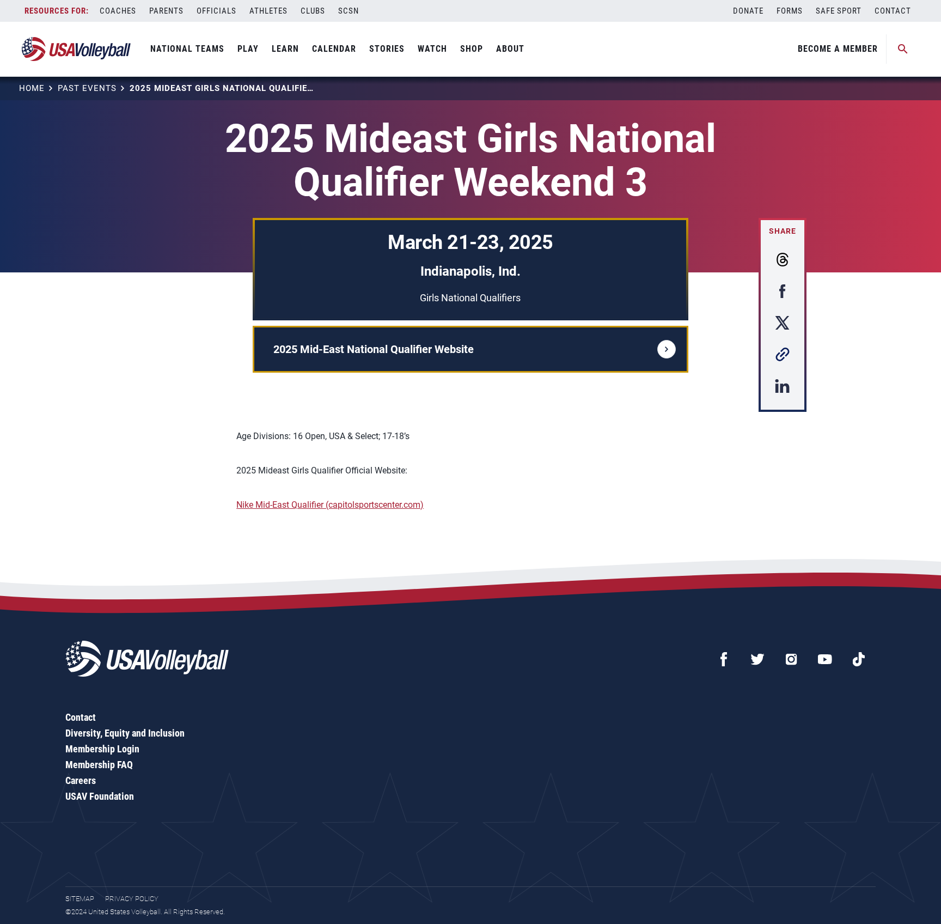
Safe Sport (838, 11)
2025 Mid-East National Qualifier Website (373, 349)
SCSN (348, 11)
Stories (387, 49)
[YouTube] (825, 659)
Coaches (118, 11)
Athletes (268, 11)
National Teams (187, 49)
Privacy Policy (131, 899)
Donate (748, 11)
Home (32, 88)
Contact (893, 11)
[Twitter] (757, 659)
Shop (471, 49)
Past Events (87, 88)
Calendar (334, 49)
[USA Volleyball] (76, 49)
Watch (432, 49)
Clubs (313, 11)
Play (248, 49)
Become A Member (838, 49)
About (510, 49)
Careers (80, 780)
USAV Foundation (99, 796)
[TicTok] (859, 659)
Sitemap (79, 899)
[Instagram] (791, 659)
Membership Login (102, 749)
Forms (790, 11)
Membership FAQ (99, 764)
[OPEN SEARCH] (903, 49)
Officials (216, 11)
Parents (166, 11)
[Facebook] (724, 659)
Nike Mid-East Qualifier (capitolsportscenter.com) (330, 505)
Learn (285, 49)
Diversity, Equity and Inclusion (125, 733)
